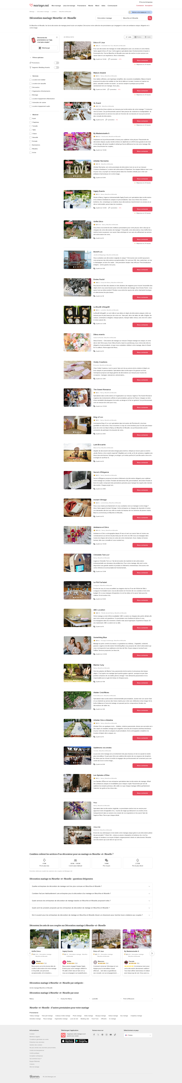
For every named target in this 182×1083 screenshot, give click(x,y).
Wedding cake (85, 1019)
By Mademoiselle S (101, 133)
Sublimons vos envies (102, 748)
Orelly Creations (100, 362)
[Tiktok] (115, 1034)
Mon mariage (56, 6)
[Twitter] (98, 1034)
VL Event (97, 103)
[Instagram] (106, 1034)
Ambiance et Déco (101, 527)
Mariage (32, 11)
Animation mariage (35, 1019)
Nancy (32, 999)
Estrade (34, 141)
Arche (34, 152)
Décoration (35, 87)
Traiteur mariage (34, 1016)
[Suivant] (152, 953)
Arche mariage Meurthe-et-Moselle (41, 988)
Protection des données (37, 1042)
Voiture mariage (113, 1016)
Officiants (104, 1019)
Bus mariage (124, 1016)
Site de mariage (34, 1067)
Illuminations (36, 145)
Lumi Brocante (99, 445)
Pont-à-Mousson (128, 999)
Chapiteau (35, 122)
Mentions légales (35, 1036)
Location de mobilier (38, 80)
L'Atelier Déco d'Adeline (103, 720)
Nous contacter (142, 60)
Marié (97, 6)
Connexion (140, 6)
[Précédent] (30, 953)
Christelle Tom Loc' (101, 555)
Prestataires (81, 6)
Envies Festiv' (99, 279)
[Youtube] (110, 1034)
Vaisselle (35, 137)
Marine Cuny (98, 665)
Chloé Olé (96, 827)
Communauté (112, 6)
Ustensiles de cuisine (39, 102)
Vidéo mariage (88, 1016)
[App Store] (67, 1042)
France (130, 1035)
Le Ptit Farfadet (100, 582)
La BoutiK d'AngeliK (101, 307)
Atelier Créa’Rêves (101, 692)
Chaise (34, 134)
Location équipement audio (41, 106)
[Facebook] (94, 1034)
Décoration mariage (43, 11)
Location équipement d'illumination (43, 99)
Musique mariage (101, 1016)
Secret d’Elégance (101, 472)
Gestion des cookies (36, 1045)
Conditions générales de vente (39, 1039)
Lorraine (54, 11)
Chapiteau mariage (136, 1016)
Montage (35, 95)
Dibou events (99, 334)
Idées (103, 6)
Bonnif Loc (97, 252)
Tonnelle (35, 126)
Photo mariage (77, 1016)
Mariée (90, 6)
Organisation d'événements (41, 91)
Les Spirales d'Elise (101, 775)
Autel (34, 118)
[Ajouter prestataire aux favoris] (88, 44)
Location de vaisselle (39, 84)
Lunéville (95, 999)
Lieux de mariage (69, 6)
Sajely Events (99, 191)
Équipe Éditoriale (35, 1061)
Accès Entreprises (146, 2)
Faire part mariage (47, 1016)
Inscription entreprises (36, 1056)
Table (34, 130)
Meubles (35, 149)
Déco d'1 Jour (99, 42)
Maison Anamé (99, 73)
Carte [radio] (149, 37)
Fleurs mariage (47, 1019)
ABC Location (99, 610)
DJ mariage (112, 1019)
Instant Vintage (100, 500)
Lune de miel (74, 1019)
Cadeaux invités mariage (62, 1016)
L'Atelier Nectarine (101, 161)
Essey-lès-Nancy (66, 999)
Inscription (148, 6)
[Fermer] (57, 37)
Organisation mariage (61, 1019)
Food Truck (95, 1019)
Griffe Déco (98, 221)
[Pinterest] (102, 1034)
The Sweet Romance (102, 389)
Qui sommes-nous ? (36, 1058)
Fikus (95, 803)
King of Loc (98, 417)
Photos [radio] (139, 37)
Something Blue (100, 637)
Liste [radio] (129, 37)
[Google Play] (81, 1042)
